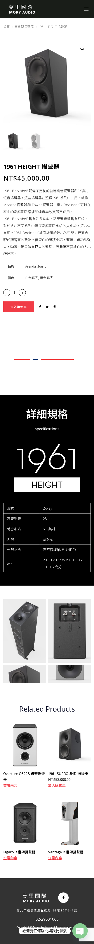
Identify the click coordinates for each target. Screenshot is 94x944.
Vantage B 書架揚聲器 (66, 852)
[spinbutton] (14, 292)
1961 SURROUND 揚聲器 (68, 773)
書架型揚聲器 (24, 26)
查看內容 (10, 785)
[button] (82, 49)
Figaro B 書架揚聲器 (19, 852)
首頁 (6, 26)
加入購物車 (57, 785)
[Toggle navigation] (75, 9)
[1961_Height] (24, 630)
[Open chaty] (80, 931)
